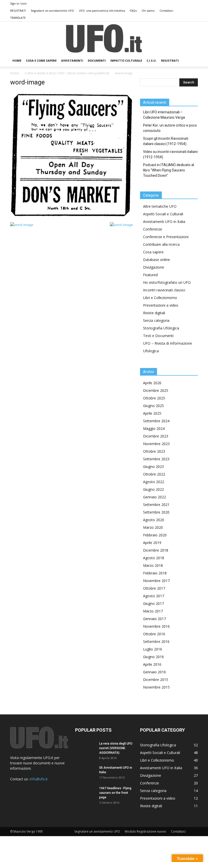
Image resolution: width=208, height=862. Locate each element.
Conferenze (152, 229)
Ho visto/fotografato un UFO (167, 282)
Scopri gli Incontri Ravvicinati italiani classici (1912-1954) (165, 141)
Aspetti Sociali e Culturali (163, 214)
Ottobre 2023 (154, 451)
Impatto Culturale (126, 60)
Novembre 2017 (156, 580)
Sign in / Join (18, 3)
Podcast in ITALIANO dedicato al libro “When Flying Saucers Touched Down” (168, 170)
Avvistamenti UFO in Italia (164, 221)
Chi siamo (148, 10)
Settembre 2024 (156, 420)
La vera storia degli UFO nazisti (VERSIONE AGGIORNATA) (115, 748)
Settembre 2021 (156, 504)
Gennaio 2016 (154, 672)
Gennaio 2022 (154, 497)
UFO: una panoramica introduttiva (102, 10)
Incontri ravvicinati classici (164, 290)
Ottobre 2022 (154, 474)
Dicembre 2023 (155, 436)
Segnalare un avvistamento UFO (52, 10)
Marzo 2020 (153, 527)
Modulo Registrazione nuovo (145, 831)
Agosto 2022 (153, 481)
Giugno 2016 (153, 656)
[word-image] (71, 217)
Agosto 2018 (153, 557)
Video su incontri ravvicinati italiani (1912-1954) (170, 154)
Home (14, 73)
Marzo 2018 (153, 565)
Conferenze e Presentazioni (165, 236)
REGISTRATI (18, 10)
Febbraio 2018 (155, 573)
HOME (16, 60)
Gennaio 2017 (154, 618)
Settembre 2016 (156, 641)
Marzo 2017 (153, 611)
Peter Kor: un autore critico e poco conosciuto (170, 128)
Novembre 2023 (156, 443)
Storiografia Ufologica (161, 328)
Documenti (97, 60)
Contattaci (166, 10)
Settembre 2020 (156, 512)
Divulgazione (153, 267)
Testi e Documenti (158, 335)
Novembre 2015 (156, 687)
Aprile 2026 (152, 382)
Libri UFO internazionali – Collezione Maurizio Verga (164, 114)
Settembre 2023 (156, 458)
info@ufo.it (39, 779)
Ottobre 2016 (154, 633)
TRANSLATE (18, 18)
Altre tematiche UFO (160, 206)
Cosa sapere (153, 252)
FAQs (133, 10)
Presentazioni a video (160, 305)
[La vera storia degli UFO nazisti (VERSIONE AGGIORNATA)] (85, 748)
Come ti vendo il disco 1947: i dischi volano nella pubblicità (67, 73)
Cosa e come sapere (41, 60)
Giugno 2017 (153, 603)
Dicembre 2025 (155, 390)
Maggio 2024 (154, 428)
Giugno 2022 (153, 489)
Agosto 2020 (153, 519)
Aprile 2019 (152, 542)
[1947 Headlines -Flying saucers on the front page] (85, 793)
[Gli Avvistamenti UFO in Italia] (85, 772)
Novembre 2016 (156, 626)
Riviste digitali (154, 312)
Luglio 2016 (152, 649)
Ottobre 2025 (154, 398)
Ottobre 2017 (154, 588)
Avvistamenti (72, 60)
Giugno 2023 (153, 466)
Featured (150, 274)
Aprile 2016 (152, 664)
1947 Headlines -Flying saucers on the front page (115, 792)
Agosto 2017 (153, 595)
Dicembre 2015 (155, 679)
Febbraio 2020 (155, 535)
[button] (192, 60)
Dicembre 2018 (155, 550)
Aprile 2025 (152, 413)
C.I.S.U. (152, 60)
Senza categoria (156, 320)
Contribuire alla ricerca (161, 244)
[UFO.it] (104, 38)
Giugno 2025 (153, 405)
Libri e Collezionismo (160, 297)
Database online (156, 259)
